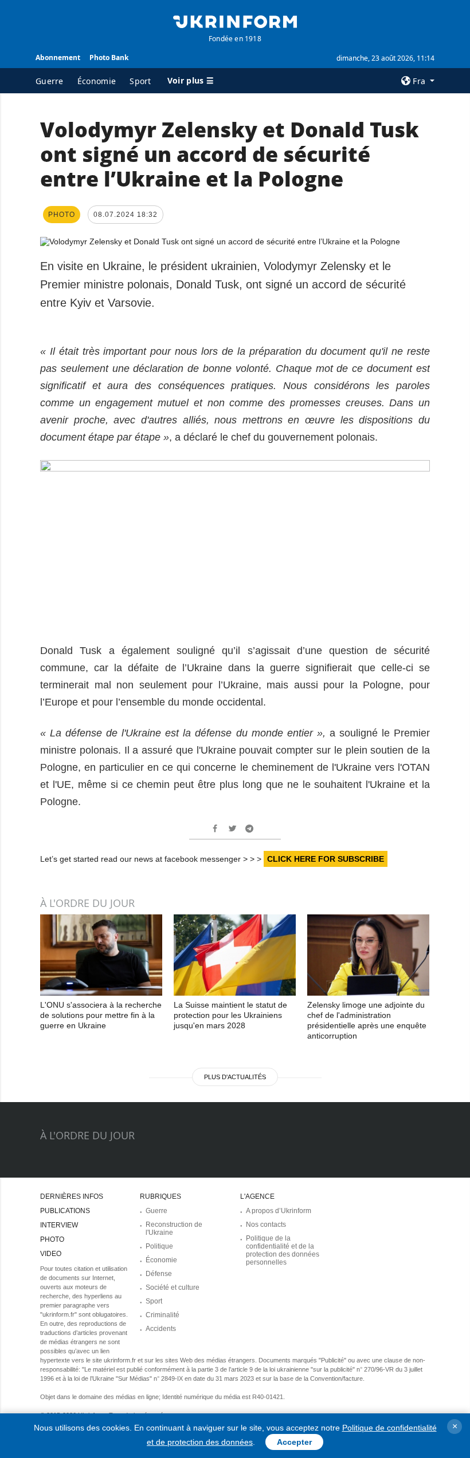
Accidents (161, 1329)
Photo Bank (108, 57)
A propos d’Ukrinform (278, 1211)
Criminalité (162, 1315)
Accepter (294, 1442)
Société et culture (172, 1287)
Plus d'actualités (235, 1076)
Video (50, 1254)
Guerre (50, 81)
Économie (96, 81)
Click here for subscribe (325, 858)
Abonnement (58, 57)
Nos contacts (266, 1225)
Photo (52, 1239)
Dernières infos (71, 1196)
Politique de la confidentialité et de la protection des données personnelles (282, 1250)
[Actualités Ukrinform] (235, 20)
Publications (65, 1211)
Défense (159, 1274)
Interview (59, 1225)
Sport (140, 81)
